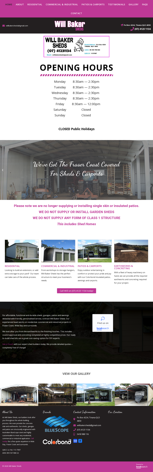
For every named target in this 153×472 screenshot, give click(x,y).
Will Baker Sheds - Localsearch (102, 323)
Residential (12, 266)
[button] (2, 170)
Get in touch (7, 344)
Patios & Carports (90, 266)
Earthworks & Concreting (123, 267)
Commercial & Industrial (57, 266)
